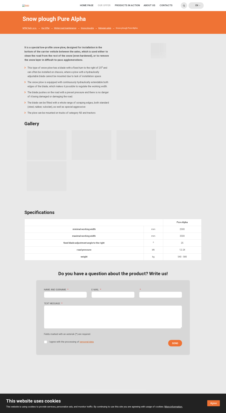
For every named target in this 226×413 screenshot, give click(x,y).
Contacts (166, 5)
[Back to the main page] (35, 5)
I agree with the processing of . (71, 341)
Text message (53, 303)
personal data (87, 341)
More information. (174, 406)
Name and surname (56, 289)
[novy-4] (158, 50)
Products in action (127, 5)
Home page (86, 5)
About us (149, 5)
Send (175, 343)
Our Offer (104, 5)
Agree (213, 403)
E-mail (96, 289)
